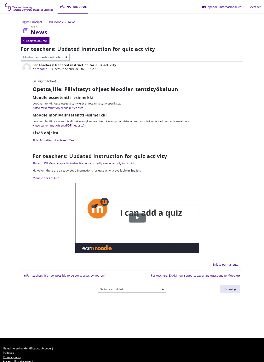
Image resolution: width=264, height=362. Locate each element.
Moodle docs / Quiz (46, 178)
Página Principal (31, 22)
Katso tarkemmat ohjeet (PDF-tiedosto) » (59, 108)
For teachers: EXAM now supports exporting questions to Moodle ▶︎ (196, 275)
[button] (223, 7)
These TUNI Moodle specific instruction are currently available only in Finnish (84, 163)
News (71, 22)
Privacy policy (12, 357)
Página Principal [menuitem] (73, 7)
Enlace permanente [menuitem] (225, 264)
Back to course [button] (36, 41)
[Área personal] (29, 7)
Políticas (8, 352)
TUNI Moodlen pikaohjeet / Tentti (55, 140)
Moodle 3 (43, 69)
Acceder (255, 7)
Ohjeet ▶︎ (230, 289)
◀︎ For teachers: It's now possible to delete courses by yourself (64, 275)
